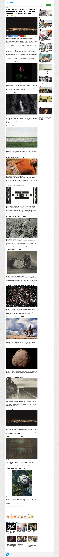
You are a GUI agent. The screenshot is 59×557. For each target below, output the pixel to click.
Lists (7, 7)
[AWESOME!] (8, 517)
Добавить (48, 5)
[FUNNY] (21, 517)
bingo (10, 15)
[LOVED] (15, 517)
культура (8, 506)
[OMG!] (28, 517)
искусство (13, 506)
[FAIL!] (25, 517)
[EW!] (32, 517)
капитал (18, 506)
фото (22, 506)
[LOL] (18, 517)
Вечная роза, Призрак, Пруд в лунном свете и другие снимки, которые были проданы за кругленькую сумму (20, 11)
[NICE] (11, 517)
